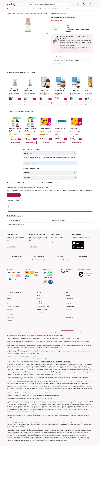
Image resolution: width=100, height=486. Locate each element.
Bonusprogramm (40, 301)
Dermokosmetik (10, 309)
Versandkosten (69, 301)
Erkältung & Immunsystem (13, 301)
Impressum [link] (57, 332)
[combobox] (49, 4)
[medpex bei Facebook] (62, 272)
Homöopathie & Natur (29, 13)
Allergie (9, 295)
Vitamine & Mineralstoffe (13, 306)
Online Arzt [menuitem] (18, 9)
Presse (19, 332)
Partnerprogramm (40, 312)
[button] (69, 50)
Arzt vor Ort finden (83, 50)
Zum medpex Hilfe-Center (57, 237)
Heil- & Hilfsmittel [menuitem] (55, 9)
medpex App (23, 1)
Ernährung (9, 303)
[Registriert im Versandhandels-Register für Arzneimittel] (49, 273)
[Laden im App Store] (82, 243)
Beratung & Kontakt (82, 1)
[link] (45, 282)
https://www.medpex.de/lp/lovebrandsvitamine (61, 383)
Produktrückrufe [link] (69, 309)
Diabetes (9, 298)
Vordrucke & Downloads (42, 309)
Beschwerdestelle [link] (70, 306)
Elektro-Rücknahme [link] (43, 332)
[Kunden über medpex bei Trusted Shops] (85, 274)
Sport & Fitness (10, 317)
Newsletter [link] (38, 298)
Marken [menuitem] (62, 9)
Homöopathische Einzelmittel (41, 13)
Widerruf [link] (27, 332)
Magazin (17, 1)
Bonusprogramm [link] (10, 1)
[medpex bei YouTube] (67, 272)
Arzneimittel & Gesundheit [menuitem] (29, 9)
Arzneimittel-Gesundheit (18, 13)
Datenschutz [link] (34, 332)
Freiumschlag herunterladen (43, 306)
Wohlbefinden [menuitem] (40, 9)
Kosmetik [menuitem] (47, 9)
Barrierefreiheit (69, 317)
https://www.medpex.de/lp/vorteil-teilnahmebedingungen (56, 361)
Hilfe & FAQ (68, 303)
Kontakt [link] (67, 312)
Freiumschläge (69, 298)
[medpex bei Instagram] (64, 272)
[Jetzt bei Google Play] (82, 247)
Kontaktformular (54, 242)
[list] (28, 24)
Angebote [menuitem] (69, 9)
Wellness (9, 323)
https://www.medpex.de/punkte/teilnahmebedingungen (46, 395)
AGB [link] (23, 332)
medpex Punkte (69, 314)
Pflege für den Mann (12, 312)
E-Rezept (68, 295)
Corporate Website (12, 332)
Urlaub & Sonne (10, 314)
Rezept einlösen (40, 303)
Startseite (9, 13)
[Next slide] (90, 91)
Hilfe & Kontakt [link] (54, 240)
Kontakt (38, 295)
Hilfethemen (90, 1)
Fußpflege (9, 320)
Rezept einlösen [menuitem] (11, 8)
